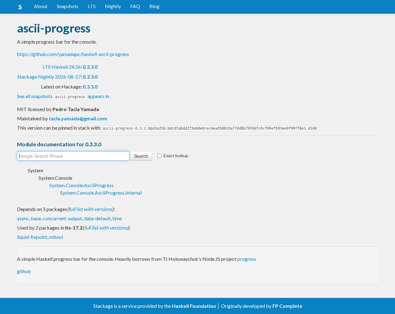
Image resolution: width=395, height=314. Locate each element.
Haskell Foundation (194, 306)
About (41, 6)
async (23, 218)
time (117, 218)
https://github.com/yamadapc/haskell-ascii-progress (73, 54)
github (24, 271)
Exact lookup (176, 155)
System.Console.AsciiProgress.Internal (101, 193)
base (36, 218)
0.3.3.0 (90, 67)
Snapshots (67, 6)
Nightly (113, 6)
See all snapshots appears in (63, 96)
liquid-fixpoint (32, 237)
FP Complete (287, 306)
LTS (92, 6)
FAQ (135, 6)
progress (246, 259)
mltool (56, 237)
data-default (97, 218)
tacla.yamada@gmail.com (78, 118)
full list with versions (90, 209)
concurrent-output (62, 218)
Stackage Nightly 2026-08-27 (49, 77)
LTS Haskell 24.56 (62, 67)
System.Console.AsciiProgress (81, 185)
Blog (154, 6)
